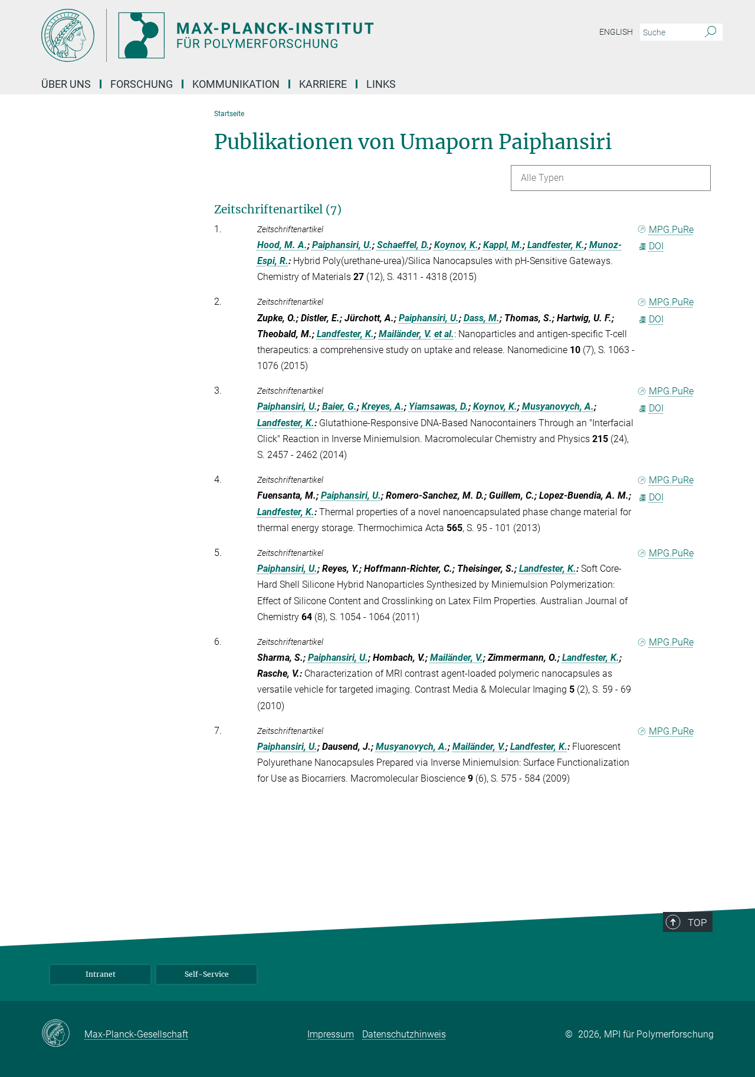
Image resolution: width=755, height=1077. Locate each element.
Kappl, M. (503, 245)
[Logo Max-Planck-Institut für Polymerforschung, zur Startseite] (262, 35)
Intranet (101, 974)
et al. (444, 334)
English (616, 32)
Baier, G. (339, 406)
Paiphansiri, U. (342, 245)
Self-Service (207, 974)
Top (697, 922)
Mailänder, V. (405, 334)
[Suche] (710, 32)
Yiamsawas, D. (438, 406)
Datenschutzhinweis (404, 1034)
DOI (656, 246)
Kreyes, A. (383, 406)
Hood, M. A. (282, 245)
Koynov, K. (456, 245)
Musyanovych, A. (558, 406)
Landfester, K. (556, 245)
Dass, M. (482, 318)
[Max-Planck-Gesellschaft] (62, 1034)
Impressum (330, 1034)
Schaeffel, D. (403, 245)
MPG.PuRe (671, 229)
